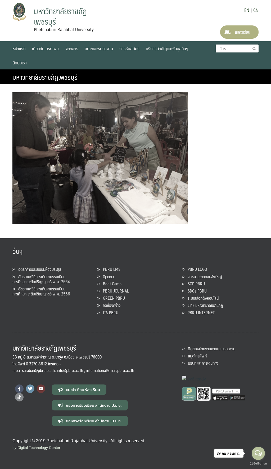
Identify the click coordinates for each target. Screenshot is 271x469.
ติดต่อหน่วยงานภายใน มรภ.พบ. (210, 348)
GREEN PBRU (112, 298)
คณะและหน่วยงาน (99, 48)
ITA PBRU (109, 312)
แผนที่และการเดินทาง (201, 362)
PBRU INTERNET (199, 312)
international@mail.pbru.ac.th (110, 370)
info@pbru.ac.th (70, 370)
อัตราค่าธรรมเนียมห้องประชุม (38, 269)
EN (246, 10)
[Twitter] (30, 388)
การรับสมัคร (129, 48)
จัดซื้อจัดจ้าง (110, 305)
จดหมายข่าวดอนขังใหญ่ (203, 276)
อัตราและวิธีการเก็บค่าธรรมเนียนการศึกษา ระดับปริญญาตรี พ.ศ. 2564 (41, 279)
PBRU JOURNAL (114, 290)
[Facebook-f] (19, 388)
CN (256, 10)
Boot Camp (110, 283)
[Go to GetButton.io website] (258, 463)
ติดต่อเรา (19, 62)
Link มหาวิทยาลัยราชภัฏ (203, 305)
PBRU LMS (110, 269)
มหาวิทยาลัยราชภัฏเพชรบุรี (45, 77)
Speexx (107, 276)
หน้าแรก (19, 48)
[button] (79, 389)
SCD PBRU (194, 283)
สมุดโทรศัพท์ (196, 355)
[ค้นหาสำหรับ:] (237, 48)
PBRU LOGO (195, 269)
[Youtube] (41, 388)
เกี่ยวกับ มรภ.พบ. (46, 48)
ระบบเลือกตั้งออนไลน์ (201, 298)
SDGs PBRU (195, 290)
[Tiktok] (19, 397)
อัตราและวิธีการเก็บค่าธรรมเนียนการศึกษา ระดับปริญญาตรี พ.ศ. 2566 (41, 291)
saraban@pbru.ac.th (38, 370)
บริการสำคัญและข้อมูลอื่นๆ (167, 48)
